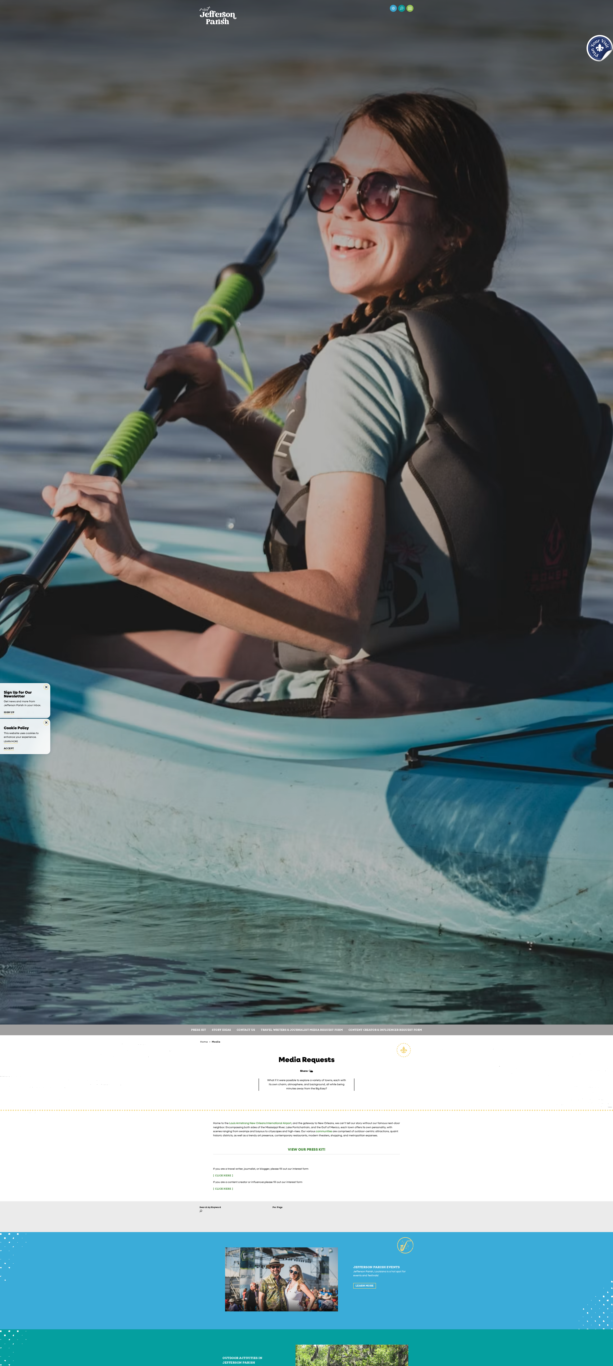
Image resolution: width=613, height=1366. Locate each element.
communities (324, 1131)
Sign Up (9, 712)
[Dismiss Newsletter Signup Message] (46, 687)
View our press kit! (306, 1150)
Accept (9, 748)
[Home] (218, 12)
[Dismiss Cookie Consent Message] (46, 722)
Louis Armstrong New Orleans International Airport (260, 1123)
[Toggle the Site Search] (401, 8)
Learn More (365, 1285)
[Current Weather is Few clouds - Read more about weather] (393, 8)
